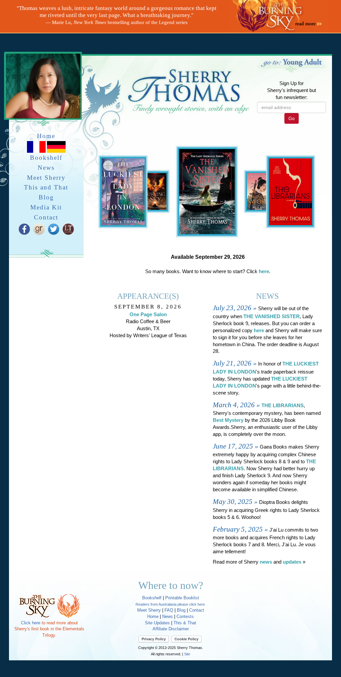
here (264, 271)
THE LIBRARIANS (282, 405)
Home (46, 135)
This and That (46, 187)
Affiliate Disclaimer (171, 628)
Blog (46, 197)
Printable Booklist (182, 597)
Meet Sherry (46, 177)
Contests (185, 616)
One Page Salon (148, 314)
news (266, 562)
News (46, 167)
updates (292, 562)
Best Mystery (228, 420)
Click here (30, 622)
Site (187, 654)
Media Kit (46, 207)
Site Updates (157, 622)
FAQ (169, 610)
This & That (184, 622)
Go (291, 118)
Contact (46, 217)
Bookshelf (46, 157)
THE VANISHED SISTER (271, 316)
